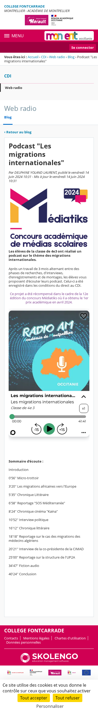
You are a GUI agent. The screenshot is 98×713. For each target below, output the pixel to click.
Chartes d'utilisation (70, 638)
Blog (71, 57)
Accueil (33, 57)
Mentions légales (36, 638)
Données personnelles (23, 642)
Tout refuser (67, 698)
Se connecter (82, 47)
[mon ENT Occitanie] (69, 35)
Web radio (57, 57)
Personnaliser (50, 706)
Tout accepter (33, 698)
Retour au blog (17, 132)
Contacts (11, 638)
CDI (44, 57)
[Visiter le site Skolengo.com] (49, 661)
